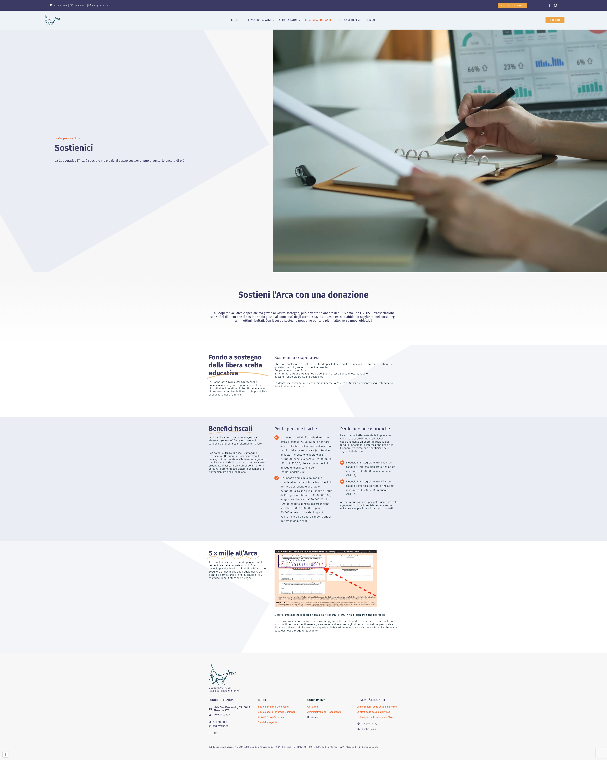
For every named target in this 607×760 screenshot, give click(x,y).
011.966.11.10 (78, 5)
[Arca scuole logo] (52, 15)
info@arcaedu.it (98, 5)
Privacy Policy (369, 723)
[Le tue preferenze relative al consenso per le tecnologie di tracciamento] (6, 754)
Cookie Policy (369, 729)
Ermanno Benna (370, 747)
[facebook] (550, 5)
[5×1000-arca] (222, 665)
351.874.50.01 (58, 5)
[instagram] (555, 5)
